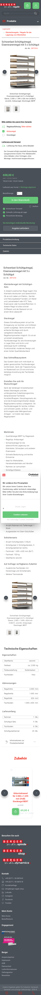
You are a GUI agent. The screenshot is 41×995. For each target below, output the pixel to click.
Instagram (9, 896)
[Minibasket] (27, 5)
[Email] (3, 889)
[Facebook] (3, 899)
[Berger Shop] (17, 853)
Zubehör (6, 251)
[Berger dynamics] (17, 862)
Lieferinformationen (9, 969)
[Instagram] (3, 896)
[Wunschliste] (13, 770)
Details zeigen (20, 506)
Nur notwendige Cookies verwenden (20, 520)
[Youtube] (3, 903)
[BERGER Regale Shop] (10, 5)
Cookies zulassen (21, 515)
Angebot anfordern (20, 228)
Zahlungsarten (7, 972)
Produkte (11, 21)
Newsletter (6, 975)
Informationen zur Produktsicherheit (17, 741)
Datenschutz (6, 966)
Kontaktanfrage (11, 885)
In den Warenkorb (20, 200)
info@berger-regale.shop (14, 889)
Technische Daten (9, 245)
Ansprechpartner (8, 957)
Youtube (8, 903)
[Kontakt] (3, 885)
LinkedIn (8, 892)
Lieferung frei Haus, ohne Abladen (20, 146)
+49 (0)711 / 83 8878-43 (14, 878)
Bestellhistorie (7, 919)
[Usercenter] (35, 5)
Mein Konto (6, 916)
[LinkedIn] (3, 892)
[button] (5, 72)
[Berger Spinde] (17, 844)
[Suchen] (35, 14)
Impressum (6, 960)
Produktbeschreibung (11, 239)
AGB (3, 963)
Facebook (9, 900)
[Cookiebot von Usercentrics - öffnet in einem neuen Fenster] (28, 475)
